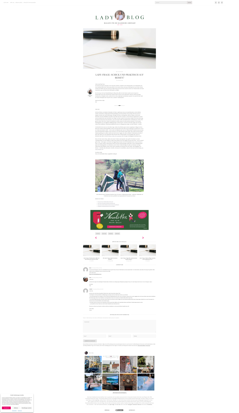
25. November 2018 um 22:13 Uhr (97, 289)
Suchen (189, 2)
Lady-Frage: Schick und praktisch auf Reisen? (119, 76)
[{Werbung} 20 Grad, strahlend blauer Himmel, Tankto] (93, 382)
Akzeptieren (6, 408)
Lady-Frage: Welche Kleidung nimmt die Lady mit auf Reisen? (108, 204)
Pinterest (139, 404)
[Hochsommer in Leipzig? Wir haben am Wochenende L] (93, 364)
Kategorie (6, 2)
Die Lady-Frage (119, 71)
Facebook (135, 404)
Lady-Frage (104, 233)
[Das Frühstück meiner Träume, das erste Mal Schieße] (128, 382)
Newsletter (149, 404)
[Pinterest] (222, 2)
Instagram (130, 404)
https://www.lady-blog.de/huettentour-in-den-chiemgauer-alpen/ (140, 281)
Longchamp (111, 233)
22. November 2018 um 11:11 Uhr (96, 267)
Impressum (20, 410)
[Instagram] (219, 2)
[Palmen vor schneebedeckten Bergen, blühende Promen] (145, 364)
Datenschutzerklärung (142, 345)
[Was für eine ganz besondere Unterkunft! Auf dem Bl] (128, 364)
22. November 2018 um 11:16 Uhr (96, 277)
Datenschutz (14, 410)
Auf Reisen (98, 233)
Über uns (12, 2)
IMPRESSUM (107, 410)
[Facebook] (216, 2)
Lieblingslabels (18, 2)
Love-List (118, 404)
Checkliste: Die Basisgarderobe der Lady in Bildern (106, 206)
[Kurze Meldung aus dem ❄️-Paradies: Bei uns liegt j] (145, 382)
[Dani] (89, 91)
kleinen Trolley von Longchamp (114, 136)
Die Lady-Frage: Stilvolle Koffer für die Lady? (105, 201)
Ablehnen (16, 408)
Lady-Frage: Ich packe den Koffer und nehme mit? (106, 203)
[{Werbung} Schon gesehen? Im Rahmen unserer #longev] (110, 382)
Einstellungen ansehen (26, 408)
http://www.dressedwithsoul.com (95, 274)
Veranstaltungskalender (29, 2)
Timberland (117, 233)
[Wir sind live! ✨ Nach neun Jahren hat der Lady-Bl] (110, 364)
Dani (90, 88)
